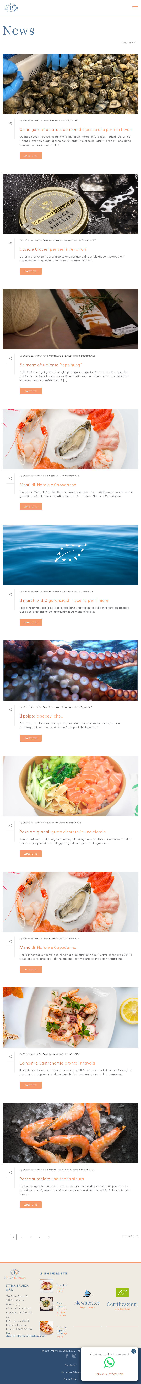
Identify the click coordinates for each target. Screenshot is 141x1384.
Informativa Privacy (70, 1372)
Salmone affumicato (51, 364)
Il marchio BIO (64, 600)
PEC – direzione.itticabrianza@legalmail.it (26, 1334)
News (45, 120)
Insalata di (62, 1287)
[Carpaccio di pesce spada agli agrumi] (46, 1328)
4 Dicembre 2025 (87, 355)
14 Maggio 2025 (73, 822)
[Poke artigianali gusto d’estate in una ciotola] (70, 786)
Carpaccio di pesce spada (62, 1332)
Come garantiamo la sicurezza (76, 129)
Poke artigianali (63, 831)
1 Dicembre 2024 (71, 1053)
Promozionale (55, 240)
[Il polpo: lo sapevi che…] (70, 670)
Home (124, 43)
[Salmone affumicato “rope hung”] (70, 319)
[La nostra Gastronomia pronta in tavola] (70, 1017)
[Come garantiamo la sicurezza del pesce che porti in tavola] (70, 84)
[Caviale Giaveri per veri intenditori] (70, 204)
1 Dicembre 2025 (71, 475)
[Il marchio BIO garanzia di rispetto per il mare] (70, 555)
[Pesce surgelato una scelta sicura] (70, 1133)
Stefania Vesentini (31, 120)
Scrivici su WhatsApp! (109, 1374)
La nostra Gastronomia (57, 1063)
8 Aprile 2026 (72, 120)
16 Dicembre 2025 (87, 240)
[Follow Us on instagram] (74, 1357)
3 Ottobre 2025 (86, 591)
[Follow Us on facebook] (67, 1357)
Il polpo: (41, 716)
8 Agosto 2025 (85, 706)
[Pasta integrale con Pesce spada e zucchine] (46, 1304)
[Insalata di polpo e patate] (46, 1286)
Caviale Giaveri (53, 249)
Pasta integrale (62, 1309)
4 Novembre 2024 (87, 1169)
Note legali (70, 1365)
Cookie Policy (70, 1379)
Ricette (52, 475)
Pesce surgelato (52, 1178)
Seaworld (53, 120)
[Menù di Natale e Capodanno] (70, 439)
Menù (48, 484)
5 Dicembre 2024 (71, 938)
